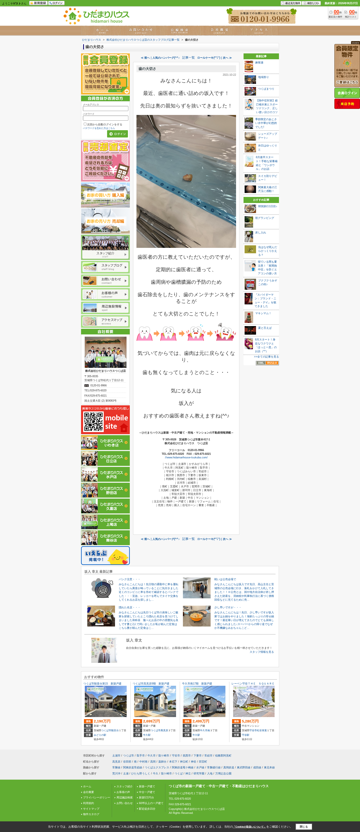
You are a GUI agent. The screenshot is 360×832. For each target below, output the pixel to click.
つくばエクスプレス (157, 767)
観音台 (115, 730)
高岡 (153, 761)
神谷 (193, 761)
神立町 (184, 761)
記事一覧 (188, 57)
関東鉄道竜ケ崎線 (183, 767)
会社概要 (88, 792)
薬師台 (162, 761)
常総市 (208, 755)
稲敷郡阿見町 (223, 755)
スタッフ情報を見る (262, 651)
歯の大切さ (147, 69)
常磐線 (116, 767)
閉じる (304, 826)
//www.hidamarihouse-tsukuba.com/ (186, 457)
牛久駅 (147, 735)
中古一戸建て (147, 792)
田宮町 (203, 761)
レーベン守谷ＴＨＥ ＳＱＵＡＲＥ (253, 683)
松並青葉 (262, 730)
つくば (179, 773)
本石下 (173, 761)
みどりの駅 (100, 735)
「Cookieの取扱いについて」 (249, 826)
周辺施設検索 (124, 797)
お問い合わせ (124, 803)
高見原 (164, 730)
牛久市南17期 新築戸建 (197, 683)
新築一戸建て (147, 786)
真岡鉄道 (228, 767)
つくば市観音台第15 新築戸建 (102, 683)
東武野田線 (243, 767)
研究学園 (199, 773)
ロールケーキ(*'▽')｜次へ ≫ (214, 57)
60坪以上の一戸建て (151, 803)
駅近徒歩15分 (147, 808)
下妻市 (198, 755)
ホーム (87, 786)
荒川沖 (116, 773)
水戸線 (200, 767)
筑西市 (187, 755)
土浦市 (116, 755)
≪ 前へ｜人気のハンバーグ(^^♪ (160, 57)
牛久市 (204, 730)
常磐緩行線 (214, 767)
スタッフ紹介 (124, 786)
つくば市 (106, 730)
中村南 (143, 761)
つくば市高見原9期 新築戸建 (151, 683)
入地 (209, 773)
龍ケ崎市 (163, 755)
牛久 (155, 773)
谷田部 (127, 761)
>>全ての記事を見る (266, 356)
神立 (188, 773)
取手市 (141, 755)
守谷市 (253, 730)
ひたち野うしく (140, 773)
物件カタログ (91, 814)
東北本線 (269, 767)
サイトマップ (91, 808)
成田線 (257, 767)
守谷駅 (245, 735)
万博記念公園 (223, 773)
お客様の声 (123, 792)
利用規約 (88, 803)
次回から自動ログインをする (104, 124)
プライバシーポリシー (96, 797)
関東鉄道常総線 (132, 767)
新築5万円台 (146, 797)
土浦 (126, 773)
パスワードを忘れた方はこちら (99, 128)
